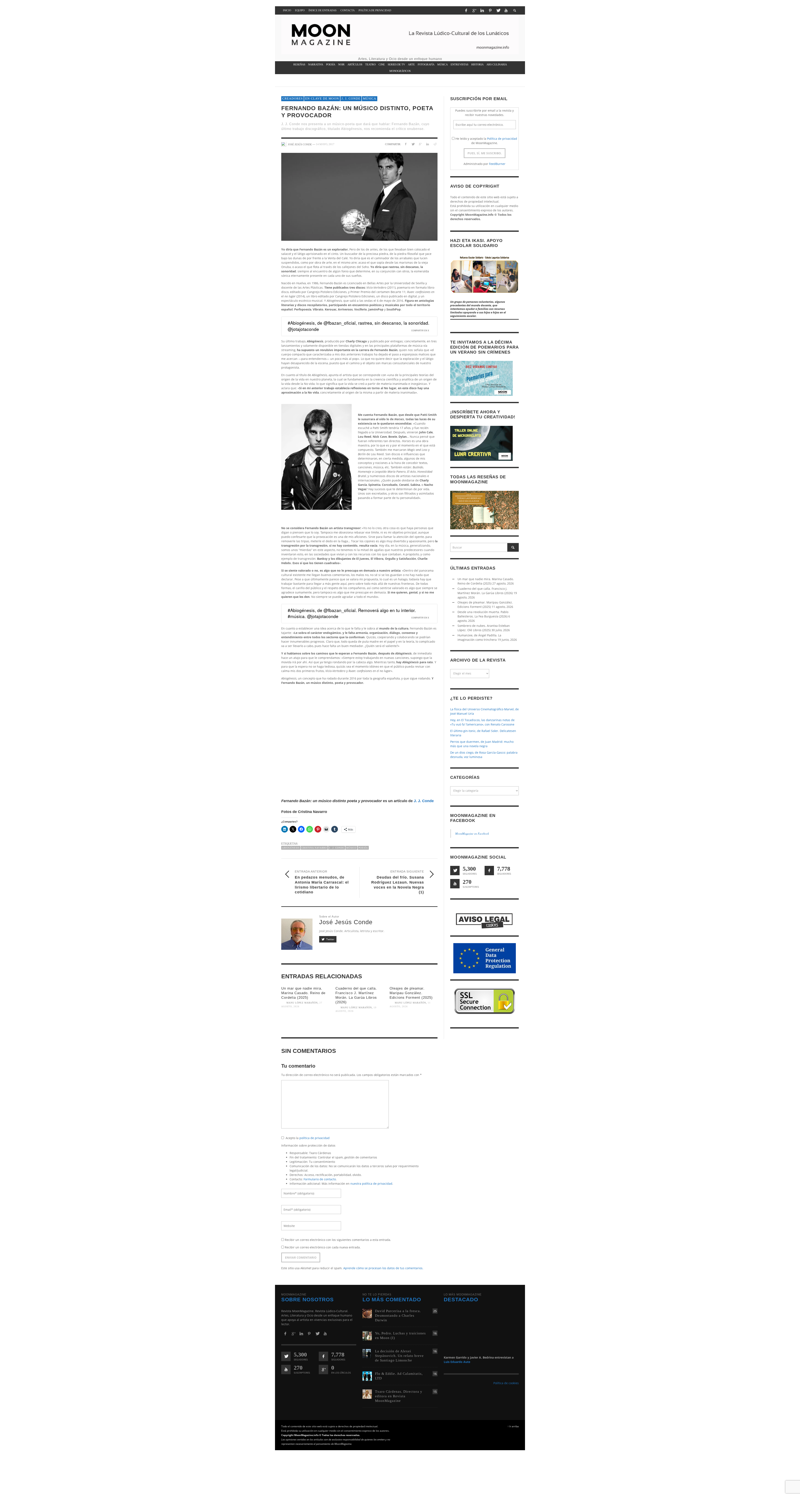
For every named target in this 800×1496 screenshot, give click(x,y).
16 (435, 1333)
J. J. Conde (350, 98)
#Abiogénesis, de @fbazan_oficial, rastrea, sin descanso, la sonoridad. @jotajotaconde (358, 326)
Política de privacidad (502, 139)
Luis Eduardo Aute (457, 1362)
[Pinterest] (490, 10)
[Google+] (474, 10)
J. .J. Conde (336, 847)
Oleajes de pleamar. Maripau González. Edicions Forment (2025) (411, 993)
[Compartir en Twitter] (413, 144)
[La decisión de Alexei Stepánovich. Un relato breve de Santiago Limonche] (367, 1353)
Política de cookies (506, 1383)
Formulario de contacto (320, 1179)
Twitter (330, 939)
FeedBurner (497, 164)
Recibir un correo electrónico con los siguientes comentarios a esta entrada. (338, 1240)
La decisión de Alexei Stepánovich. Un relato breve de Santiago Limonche (399, 1355)
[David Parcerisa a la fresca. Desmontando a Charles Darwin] (367, 1313)
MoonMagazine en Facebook (472, 834)
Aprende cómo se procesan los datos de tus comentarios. (383, 1268)
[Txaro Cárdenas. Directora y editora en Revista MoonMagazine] (367, 1394)
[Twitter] (498, 10)
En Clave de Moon (322, 98)
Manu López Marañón (302, 1003)
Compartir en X (420, 330)
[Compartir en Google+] (420, 144)
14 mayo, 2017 (325, 144)
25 (435, 1311)
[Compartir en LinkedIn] (427, 144)
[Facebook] (466, 10)
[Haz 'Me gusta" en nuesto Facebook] (489, 870)
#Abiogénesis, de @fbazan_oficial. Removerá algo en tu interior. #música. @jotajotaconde (352, 613)
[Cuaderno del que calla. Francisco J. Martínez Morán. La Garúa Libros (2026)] (359, 1029)
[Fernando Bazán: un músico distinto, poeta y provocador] (359, 197)
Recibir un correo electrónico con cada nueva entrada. (323, 1247)
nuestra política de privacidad (371, 1184)
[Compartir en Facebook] (406, 144)
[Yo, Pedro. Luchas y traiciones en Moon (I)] (367, 1336)
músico (351, 847)
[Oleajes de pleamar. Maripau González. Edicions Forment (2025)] (414, 1024)
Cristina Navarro (314, 847)
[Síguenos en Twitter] (455, 870)
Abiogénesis (291, 847)
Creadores (292, 98)
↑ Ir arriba (513, 1426)
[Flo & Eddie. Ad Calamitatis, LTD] (367, 1376)
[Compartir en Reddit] (435, 144)
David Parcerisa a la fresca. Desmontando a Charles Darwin (398, 1315)
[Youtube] (506, 10)
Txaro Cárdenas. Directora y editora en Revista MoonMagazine (398, 1396)
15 (435, 1392)
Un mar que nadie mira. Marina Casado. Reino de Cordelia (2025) (303, 993)
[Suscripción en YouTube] (455, 884)
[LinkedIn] (482, 10)
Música (369, 98)
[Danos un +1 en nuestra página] (323, 1369)
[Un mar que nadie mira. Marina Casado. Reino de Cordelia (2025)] (305, 1024)
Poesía (363, 847)
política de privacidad (314, 1138)
